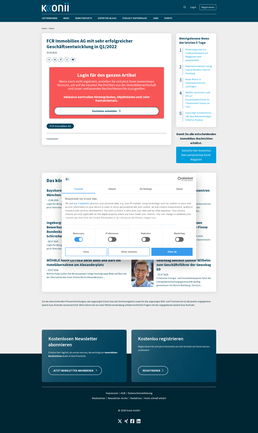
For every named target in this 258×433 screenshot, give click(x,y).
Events (168, 18)
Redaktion (136, 398)
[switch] (112, 239)
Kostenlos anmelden (104, 111)
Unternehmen (49, 18)
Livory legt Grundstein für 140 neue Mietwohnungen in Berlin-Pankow (198, 116)
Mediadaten (98, 398)
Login (193, 7)
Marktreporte (83, 18)
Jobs (155, 18)
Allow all (172, 251)
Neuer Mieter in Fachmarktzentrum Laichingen (195, 83)
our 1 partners (82, 203)
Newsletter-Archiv (118, 398)
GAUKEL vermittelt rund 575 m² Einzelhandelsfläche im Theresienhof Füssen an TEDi (197, 99)
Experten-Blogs (107, 18)
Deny (86, 251)
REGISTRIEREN (151, 370)
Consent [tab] (78, 189)
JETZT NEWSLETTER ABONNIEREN (73, 370)
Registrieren (207, 7)
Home (44, 28)
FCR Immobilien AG (60, 126)
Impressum (52, 138)
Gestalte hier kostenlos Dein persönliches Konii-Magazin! (196, 155)
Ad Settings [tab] (146, 189)
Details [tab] (112, 189)
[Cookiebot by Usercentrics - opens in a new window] (180, 179)
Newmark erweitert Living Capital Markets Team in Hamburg (198, 70)
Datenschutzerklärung (140, 393)
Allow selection (129, 251)
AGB (123, 393)
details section (167, 225)
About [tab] (179, 189)
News (66, 18)
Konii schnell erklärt (155, 398)
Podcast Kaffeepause (134, 18)
